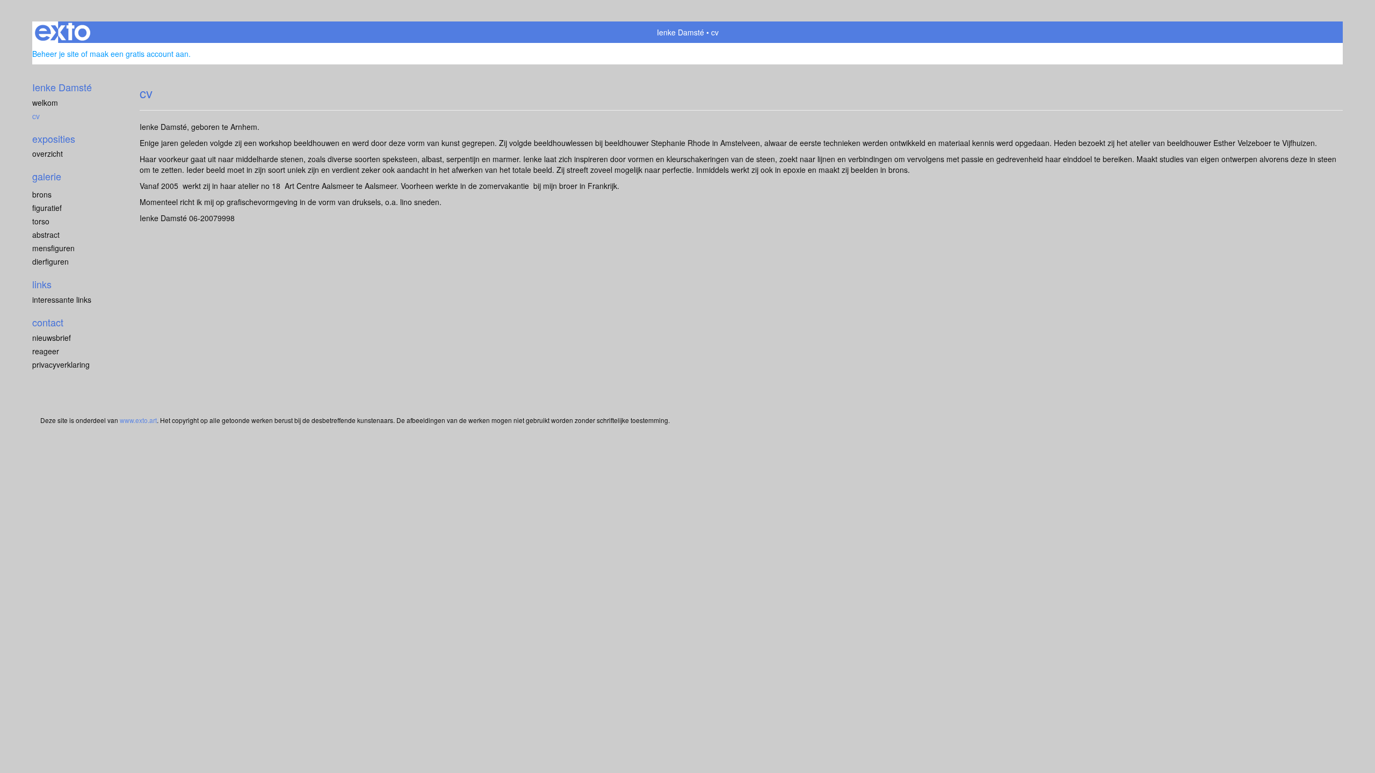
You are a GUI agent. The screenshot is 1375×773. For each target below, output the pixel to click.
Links (42, 284)
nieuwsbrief (51, 337)
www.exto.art (138, 420)
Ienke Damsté (680, 32)
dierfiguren (50, 261)
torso (40, 221)
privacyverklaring (61, 364)
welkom (45, 102)
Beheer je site (55, 53)
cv (36, 116)
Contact (47, 322)
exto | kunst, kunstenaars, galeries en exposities (62, 32)
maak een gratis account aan (139, 53)
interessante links (61, 299)
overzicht (47, 153)
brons (42, 194)
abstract (46, 234)
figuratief (47, 207)
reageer (45, 351)
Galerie (46, 176)
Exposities (53, 138)
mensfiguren (53, 248)
